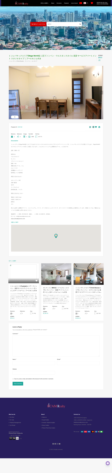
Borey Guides (45, 425)
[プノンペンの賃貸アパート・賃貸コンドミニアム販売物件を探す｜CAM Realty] (21, 3)
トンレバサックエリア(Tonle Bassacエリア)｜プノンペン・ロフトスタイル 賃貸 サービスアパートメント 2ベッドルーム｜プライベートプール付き (89, 290)
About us (44, 417)
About (52, 3)
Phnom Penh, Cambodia (16, 432)
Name (14, 359)
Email (59, 359)
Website (15, 369)
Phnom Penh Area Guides (48, 427)
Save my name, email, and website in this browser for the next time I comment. (33, 378)
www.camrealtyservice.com (18, 218)
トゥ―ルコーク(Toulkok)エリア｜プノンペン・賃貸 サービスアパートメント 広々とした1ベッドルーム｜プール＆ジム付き (23, 288)
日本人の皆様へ (45, 3)
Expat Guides (45, 419)
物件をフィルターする (39, 24)
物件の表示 (23, 279)
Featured (66, 3)
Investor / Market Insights (48, 422)
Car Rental (12, 425)
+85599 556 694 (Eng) (101, 2)
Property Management (15, 422)
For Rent (12, 417)
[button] (57, 238)
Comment (15, 333)
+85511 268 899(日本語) (102, 4)
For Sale (12, 419)
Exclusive (59, 3)
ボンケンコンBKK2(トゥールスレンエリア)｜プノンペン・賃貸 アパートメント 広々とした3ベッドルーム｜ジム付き (56, 290)
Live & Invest (74, 3)
